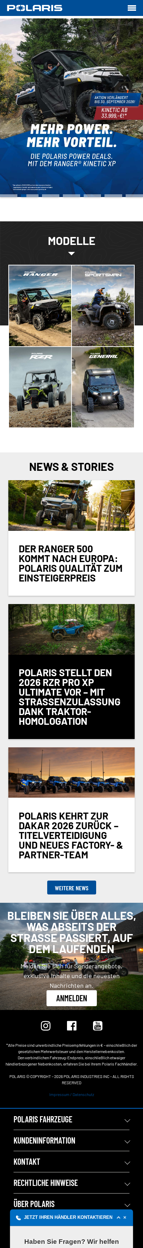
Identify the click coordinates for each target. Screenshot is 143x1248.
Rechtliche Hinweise (46, 1183)
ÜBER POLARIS (34, 1204)
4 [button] (71, 195)
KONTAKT (27, 1161)
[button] (71, 1217)
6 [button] (113, 195)
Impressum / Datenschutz (71, 1094)
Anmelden (71, 998)
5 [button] (92, 195)
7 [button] (134, 195)
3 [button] (50, 195)
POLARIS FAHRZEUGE (43, 1119)
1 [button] (8, 195)
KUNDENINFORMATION (44, 1140)
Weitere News (72, 888)
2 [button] (29, 195)
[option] (71, 107)
